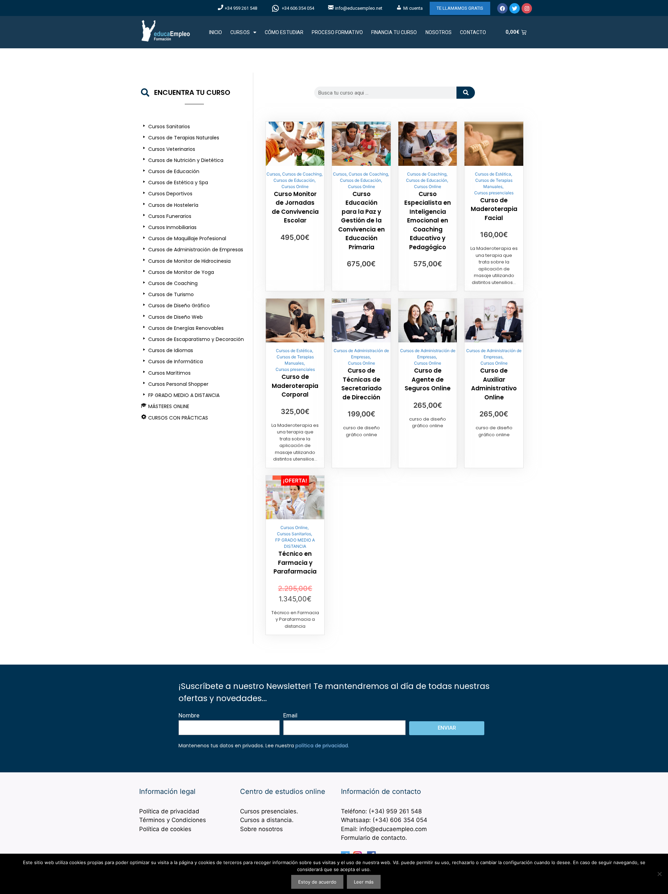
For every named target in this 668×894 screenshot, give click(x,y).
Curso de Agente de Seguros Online (428, 379)
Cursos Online (295, 186)
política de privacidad (321, 745)
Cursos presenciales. (269, 811)
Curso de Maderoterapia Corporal (295, 386)
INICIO (215, 32)
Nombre (188, 715)
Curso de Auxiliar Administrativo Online (494, 383)
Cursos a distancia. (267, 819)
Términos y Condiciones (172, 819)
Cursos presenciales (494, 192)
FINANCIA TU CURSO (394, 32)
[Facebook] (502, 8)
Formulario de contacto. (374, 837)
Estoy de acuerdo (317, 882)
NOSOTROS (439, 32)
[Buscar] (465, 93)
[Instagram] (527, 8)
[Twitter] (514, 8)
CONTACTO (473, 32)
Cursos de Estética (493, 174)
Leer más (364, 882)
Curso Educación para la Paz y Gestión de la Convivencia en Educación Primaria (361, 220)
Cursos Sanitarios (294, 533)
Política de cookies (165, 829)
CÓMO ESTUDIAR (284, 32)
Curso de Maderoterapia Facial (494, 209)
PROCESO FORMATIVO (337, 32)
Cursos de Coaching (301, 174)
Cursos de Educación (294, 180)
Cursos (273, 174)
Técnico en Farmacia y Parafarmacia (295, 563)
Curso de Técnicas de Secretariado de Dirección (361, 383)
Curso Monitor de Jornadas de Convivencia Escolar (295, 207)
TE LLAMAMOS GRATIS (460, 8)
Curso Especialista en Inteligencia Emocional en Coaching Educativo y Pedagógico (427, 220)
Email (290, 715)
